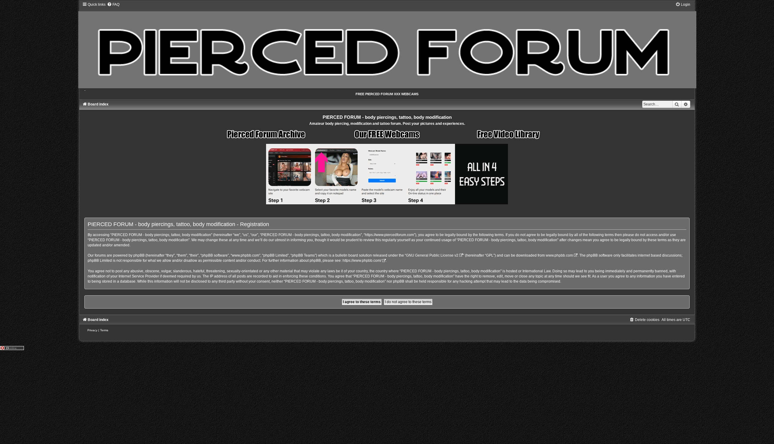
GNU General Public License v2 (432, 255)
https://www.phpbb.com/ (362, 260)
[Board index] (387, 45)
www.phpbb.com (559, 255)
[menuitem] (113, 4)
